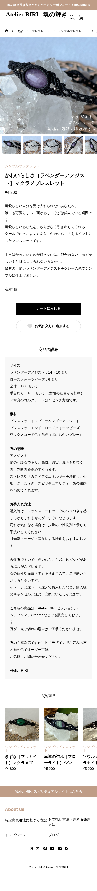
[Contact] (60, 848)
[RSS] (66, 848)
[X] (38, 848)
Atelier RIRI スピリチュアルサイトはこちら (48, 791)
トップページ (15, 835)
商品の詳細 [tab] (48, 349)
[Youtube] (52, 848)
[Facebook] (45, 848)
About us (14, 809)
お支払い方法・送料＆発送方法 (69, 822)
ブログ (53, 835)
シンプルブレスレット (22, 166)
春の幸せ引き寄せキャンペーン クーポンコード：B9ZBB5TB (48, 5)
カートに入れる (48, 308)
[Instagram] (31, 848)
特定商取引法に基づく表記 (26, 820)
